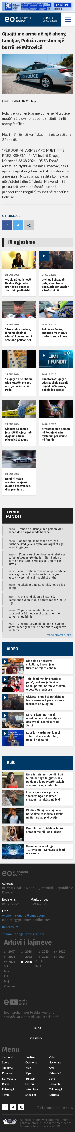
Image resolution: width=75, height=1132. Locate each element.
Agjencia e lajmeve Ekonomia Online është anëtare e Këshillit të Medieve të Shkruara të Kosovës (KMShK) (45, 1123)
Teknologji (55, 1089)
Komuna (7, 1073)
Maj (6, 981)
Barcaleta (55, 1084)
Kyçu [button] (37, 1028)
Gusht (39, 966)
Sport (5, 1062)
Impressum (10, 927)
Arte (52, 1067)
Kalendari (55, 1073)
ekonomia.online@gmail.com (23, 915)
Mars (7, 971)
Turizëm (30, 1078)
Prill (6, 976)
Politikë (30, 1057)
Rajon (5, 1084)
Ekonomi (7, 1057)
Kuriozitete (9, 1078)
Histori (29, 1084)
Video (52, 1057)
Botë (52, 1078)
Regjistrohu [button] (37, 1038)
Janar (7, 961)
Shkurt (8, 966)
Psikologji (8, 1089)
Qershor (9, 986)
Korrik (39, 961)
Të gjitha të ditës (59, 635)
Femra (6, 1094)
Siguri (28, 1073)
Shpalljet (30, 1094)
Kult (28, 1067)
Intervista (31, 1089)
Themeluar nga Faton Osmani (23, 934)
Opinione (31, 1062)
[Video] (56, 267)
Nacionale (55, 1062)
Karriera (54, 1094)
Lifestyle (7, 1067)
